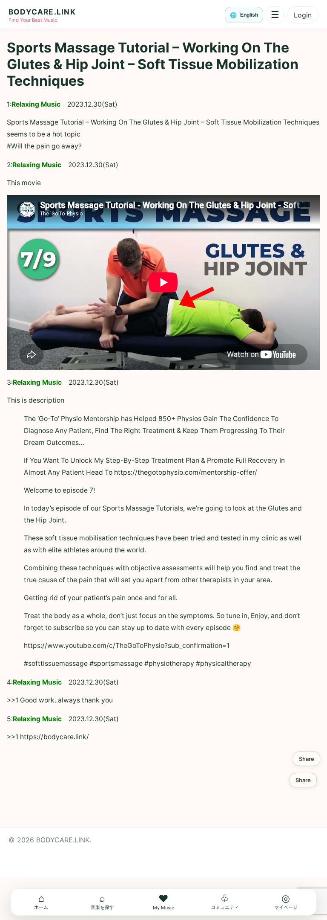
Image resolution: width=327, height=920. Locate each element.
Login (303, 15)
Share (306, 758)
